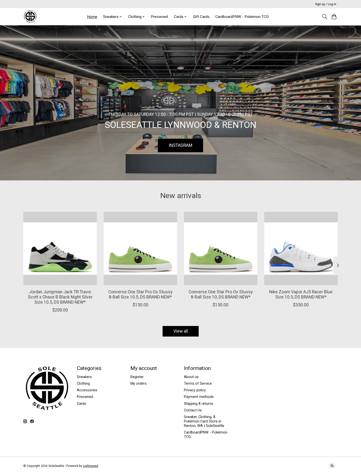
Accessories (87, 390)
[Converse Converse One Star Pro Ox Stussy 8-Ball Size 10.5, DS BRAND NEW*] (140, 248)
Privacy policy (195, 390)
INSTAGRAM (180, 145)
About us (191, 377)
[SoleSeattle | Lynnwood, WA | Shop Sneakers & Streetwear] (30, 16)
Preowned (159, 16)
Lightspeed (90, 466)
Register (137, 377)
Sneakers (84, 377)
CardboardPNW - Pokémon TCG (242, 16)
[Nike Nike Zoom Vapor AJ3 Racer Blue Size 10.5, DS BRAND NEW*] (301, 248)
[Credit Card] (332, 465)
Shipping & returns (198, 403)
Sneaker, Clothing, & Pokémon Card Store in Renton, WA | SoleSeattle (204, 421)
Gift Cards (201, 16)
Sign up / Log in (325, 4)
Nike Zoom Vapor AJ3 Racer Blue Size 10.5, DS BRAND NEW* (301, 294)
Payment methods (199, 396)
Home (92, 16)
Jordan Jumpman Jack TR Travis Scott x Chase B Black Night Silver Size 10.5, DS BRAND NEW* (60, 296)
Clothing (83, 383)
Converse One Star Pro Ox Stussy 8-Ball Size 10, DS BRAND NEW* (221, 294)
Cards (81, 403)
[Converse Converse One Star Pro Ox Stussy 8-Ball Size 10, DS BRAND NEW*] (220, 248)
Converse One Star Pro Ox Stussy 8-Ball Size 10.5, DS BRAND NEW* (140, 294)
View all (180, 331)
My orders (138, 383)
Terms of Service (198, 383)
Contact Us (193, 410)
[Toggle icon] (324, 16)
